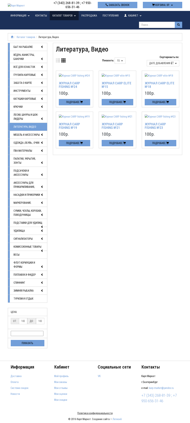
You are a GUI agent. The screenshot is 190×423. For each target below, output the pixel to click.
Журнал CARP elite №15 (116, 85)
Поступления (111, 15)
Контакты (41, 15)
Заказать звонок (118, 5)
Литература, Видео (25, 126)
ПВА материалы (23, 150)
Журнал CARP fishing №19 (69, 126)
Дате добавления (160, 63)
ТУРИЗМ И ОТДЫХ (23, 298)
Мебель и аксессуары (27, 134)
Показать (27, 343)
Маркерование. (23, 202)
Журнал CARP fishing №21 (112, 126)
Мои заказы (60, 382)
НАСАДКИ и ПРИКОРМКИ (27, 194)
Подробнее (73, 102)
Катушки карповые (25, 98)
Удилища (19, 230)
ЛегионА (117, 419)
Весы (16, 254)
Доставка (16, 376)
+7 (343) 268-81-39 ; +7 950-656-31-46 (72, 5)
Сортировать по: (169, 57)
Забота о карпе (23, 82)
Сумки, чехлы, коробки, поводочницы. (28, 212)
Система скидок (20, 387)
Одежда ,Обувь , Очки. (27, 142)
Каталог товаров (63, 15)
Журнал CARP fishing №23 (155, 126)
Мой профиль (61, 376)
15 (118, 60)
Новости (15, 393)
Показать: (108, 60)
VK (99, 376)
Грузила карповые (25, 74)
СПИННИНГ (19, 282)
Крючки (18, 106)
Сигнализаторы (23, 238)
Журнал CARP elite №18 (159, 85)
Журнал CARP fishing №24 (69, 85)
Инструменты (22, 90)
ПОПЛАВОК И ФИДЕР (25, 274)
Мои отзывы (61, 387)
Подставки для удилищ (28, 222)
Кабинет (133, 15)
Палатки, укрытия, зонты (25, 160)
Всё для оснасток (24, 66)
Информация (19, 15)
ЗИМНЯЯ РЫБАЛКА (24, 290)
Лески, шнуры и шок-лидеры (26, 116)
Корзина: (162, 5)
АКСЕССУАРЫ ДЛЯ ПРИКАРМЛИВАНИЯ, (24, 184)
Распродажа (89, 15)
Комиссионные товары (27, 246)
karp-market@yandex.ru (161, 387)
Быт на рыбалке (23, 46)
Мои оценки (60, 393)
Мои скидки (60, 399)
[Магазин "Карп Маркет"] (12, 37)
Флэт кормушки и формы (24, 264)
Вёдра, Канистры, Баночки (24, 56)
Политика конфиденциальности (95, 413)
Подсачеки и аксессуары (21, 172)
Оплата (15, 382)
